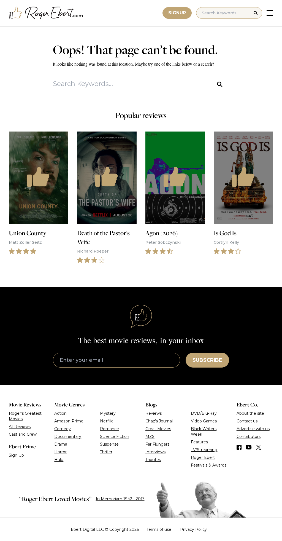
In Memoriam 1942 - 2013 (120, 498)
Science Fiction (114, 436)
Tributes (153, 459)
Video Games (204, 421)
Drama (60, 444)
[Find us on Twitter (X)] (258, 447)
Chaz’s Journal (159, 421)
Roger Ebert (203, 457)
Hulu (58, 459)
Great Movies (158, 428)
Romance (109, 428)
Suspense (109, 444)
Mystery (108, 413)
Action (60, 413)
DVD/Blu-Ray (204, 413)
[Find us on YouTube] (249, 447)
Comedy (62, 428)
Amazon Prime (68, 421)
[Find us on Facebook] (239, 447)
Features (199, 442)
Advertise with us (253, 428)
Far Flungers (157, 444)
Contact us (247, 421)
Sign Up (16, 455)
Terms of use (159, 529)
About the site (250, 413)
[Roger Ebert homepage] (46, 13)
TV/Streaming (204, 449)
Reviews (153, 413)
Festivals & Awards (208, 465)
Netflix (106, 421)
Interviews (155, 451)
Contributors (249, 436)
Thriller (106, 451)
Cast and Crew (23, 434)
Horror (60, 451)
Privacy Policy (193, 529)
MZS (149, 436)
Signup (177, 12)
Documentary (67, 436)
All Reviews (20, 426)
